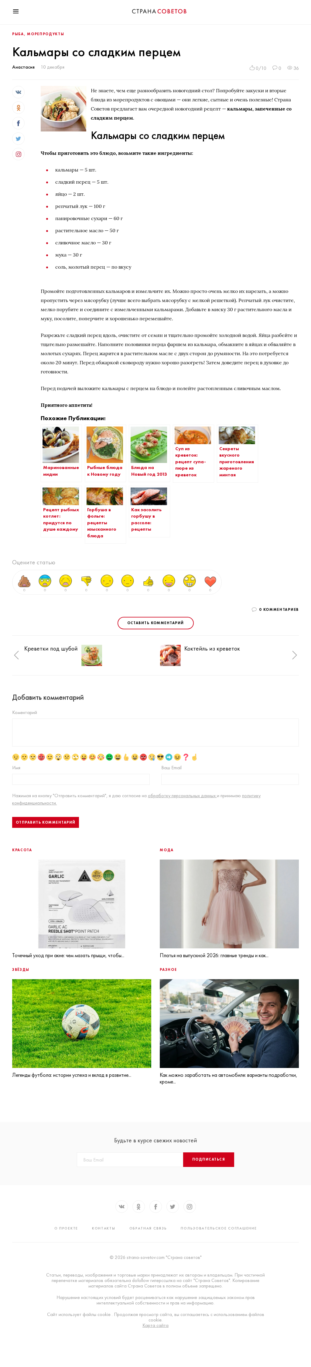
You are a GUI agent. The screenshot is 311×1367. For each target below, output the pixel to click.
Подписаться (208, 1159)
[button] (16, 655)
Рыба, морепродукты (38, 34)
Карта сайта (155, 1325)
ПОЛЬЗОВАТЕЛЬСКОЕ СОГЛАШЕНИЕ (219, 1228)
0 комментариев (279, 609)
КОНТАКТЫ (103, 1228)
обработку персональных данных (182, 795)
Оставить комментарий (155, 623)
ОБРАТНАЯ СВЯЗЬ (148, 1228)
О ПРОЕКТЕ (66, 1228)
